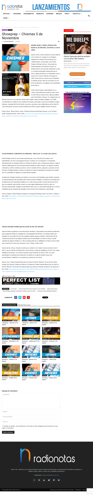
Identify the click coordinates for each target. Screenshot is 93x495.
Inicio (3, 27)
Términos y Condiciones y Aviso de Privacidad (62, 490)
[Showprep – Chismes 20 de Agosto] (31, 370)
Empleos (59, 14)
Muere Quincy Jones (52, 288)
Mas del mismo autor (24, 305)
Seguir (88, 86)
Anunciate (40, 14)
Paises (5, 18)
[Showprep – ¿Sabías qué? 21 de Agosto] (31, 333)
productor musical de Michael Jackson (47, 291)
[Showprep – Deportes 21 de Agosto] (11, 315)
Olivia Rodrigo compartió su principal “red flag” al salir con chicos (19, 291)
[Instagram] (39, 480)
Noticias (6, 14)
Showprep (49, 14)
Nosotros (84, 490)
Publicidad (78, 490)
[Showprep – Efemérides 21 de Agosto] (11, 333)
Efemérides (5, 338)
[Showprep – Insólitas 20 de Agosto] (11, 370)
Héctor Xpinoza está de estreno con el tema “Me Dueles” (77, 57)
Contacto (76, 14)
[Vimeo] (54, 480)
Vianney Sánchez (8, 41)
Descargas (17, 14)
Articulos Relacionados (9, 305)
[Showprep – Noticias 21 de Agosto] (31, 351)
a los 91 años (13, 288)
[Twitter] (49, 480)
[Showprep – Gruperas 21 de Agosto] (51, 333)
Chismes (10, 30)
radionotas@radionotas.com (50, 475)
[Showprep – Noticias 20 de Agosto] (51, 370)
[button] (89, 16)
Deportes (5, 320)
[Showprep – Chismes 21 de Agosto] (11, 351)
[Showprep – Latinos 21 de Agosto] (31, 315)
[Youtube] (59, 480)
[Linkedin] (44, 480)
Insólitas (45, 320)
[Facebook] (34, 480)
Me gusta (87, 82)
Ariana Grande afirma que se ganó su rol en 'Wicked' (32, 288)
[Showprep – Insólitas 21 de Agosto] (51, 315)
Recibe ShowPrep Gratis (77, 74)
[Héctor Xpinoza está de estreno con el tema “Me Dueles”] (77, 44)
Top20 (66, 14)
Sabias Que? (25, 338)
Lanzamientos (28, 14)
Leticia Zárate (67, 61)
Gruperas (45, 338)
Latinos (24, 320)
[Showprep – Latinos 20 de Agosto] (51, 351)
